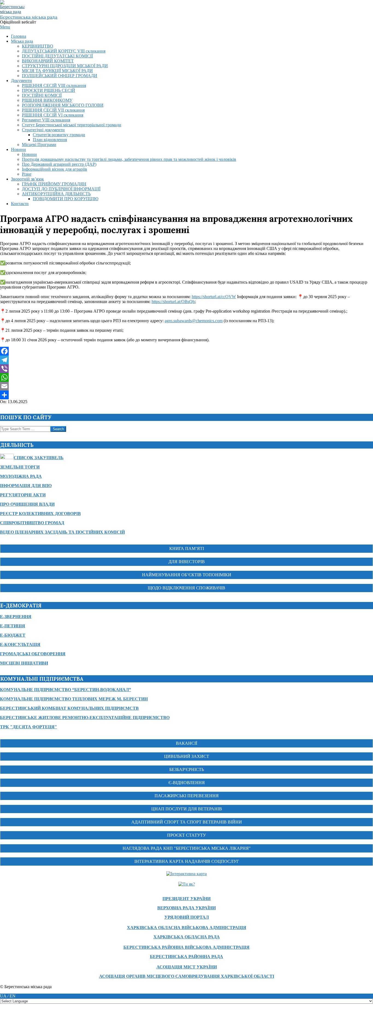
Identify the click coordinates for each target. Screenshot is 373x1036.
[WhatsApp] (186, 377)
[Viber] (186, 368)
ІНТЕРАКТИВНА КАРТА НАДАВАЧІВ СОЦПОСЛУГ (186, 861)
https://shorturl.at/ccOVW (214, 296)
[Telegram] (186, 360)
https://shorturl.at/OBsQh (173, 301)
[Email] (186, 386)
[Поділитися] (186, 395)
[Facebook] (186, 351)
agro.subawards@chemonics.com (194, 320)
